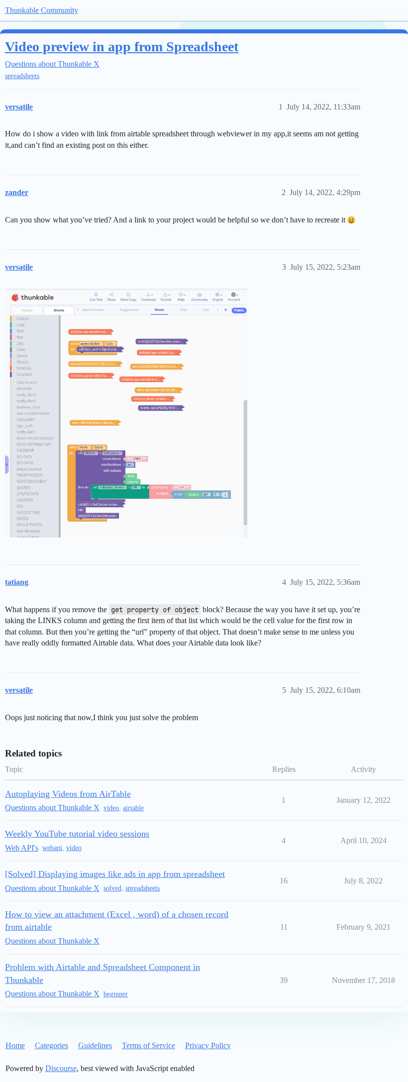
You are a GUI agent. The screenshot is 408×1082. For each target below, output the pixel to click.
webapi (52, 848)
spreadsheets (22, 76)
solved (112, 888)
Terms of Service (148, 1045)
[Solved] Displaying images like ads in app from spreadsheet (115, 874)
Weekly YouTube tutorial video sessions (77, 834)
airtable (133, 808)
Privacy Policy (208, 1045)
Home (15, 1045)
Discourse (61, 1068)
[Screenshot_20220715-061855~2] (126, 413)
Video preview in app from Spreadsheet (121, 46)
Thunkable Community (41, 10)
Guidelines (95, 1045)
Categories (51, 1045)
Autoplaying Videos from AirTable (68, 794)
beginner (115, 994)
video (111, 808)
